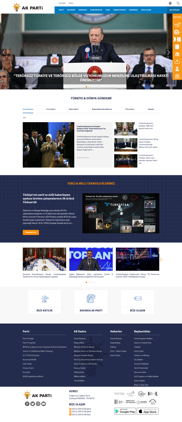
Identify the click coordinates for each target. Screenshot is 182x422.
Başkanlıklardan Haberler (102, 109)
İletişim (71, 3)
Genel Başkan (28, 109)
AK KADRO (71, 10)
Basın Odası (115, 355)
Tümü (24, 117)
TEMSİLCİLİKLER (119, 10)
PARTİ (61, 10)
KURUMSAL (133, 10)
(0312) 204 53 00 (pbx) (81, 412)
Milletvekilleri (79, 377)
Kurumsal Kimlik (29, 360)
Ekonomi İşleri (140, 372)
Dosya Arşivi (28, 368)
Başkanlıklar (79, 343)
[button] (84, 87)
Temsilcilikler (79, 381)
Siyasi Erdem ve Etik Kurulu (85, 364)
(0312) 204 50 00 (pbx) (81, 409)
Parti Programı (29, 343)
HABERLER (83, 10)
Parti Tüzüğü (28, 339)
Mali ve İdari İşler (141, 385)
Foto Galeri (51, 109)
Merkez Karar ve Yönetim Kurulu (88, 351)
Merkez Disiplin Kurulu (83, 355)
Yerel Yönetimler (141, 368)
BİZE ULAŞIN (146, 10)
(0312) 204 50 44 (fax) (81, 415)
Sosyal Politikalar (141, 364)
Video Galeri (74, 109)
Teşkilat (137, 347)
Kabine (113, 347)
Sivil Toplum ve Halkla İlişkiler (146, 377)
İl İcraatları (130, 109)
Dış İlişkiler (138, 360)
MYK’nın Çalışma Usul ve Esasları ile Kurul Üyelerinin (44, 347)
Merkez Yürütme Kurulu (84, 347)
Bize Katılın (62, 3)
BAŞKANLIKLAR (96, 10)
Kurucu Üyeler (80, 368)
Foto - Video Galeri (118, 351)
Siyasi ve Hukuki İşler (143, 343)
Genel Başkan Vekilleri (143, 339)
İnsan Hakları (139, 381)
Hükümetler (79, 372)
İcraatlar (26, 372)
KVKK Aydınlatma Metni (33, 377)
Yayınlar (151, 109)
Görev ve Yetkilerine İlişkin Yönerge (38, 351)
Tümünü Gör (31, 232)
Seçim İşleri (139, 351)
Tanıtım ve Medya (141, 355)
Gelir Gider (27, 364)
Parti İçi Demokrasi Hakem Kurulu (88, 360)
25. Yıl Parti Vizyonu (31, 355)
